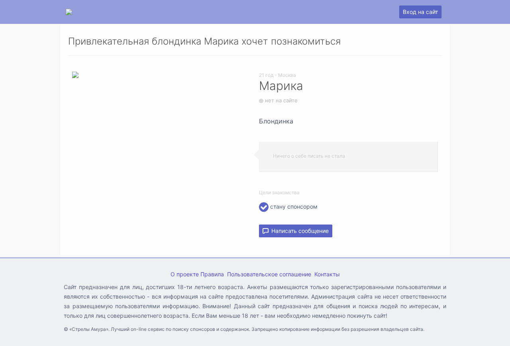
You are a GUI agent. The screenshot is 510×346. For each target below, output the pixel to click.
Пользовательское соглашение (269, 274)
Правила (212, 274)
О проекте (185, 274)
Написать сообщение (298, 230)
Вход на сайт (420, 11)
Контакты (327, 274)
